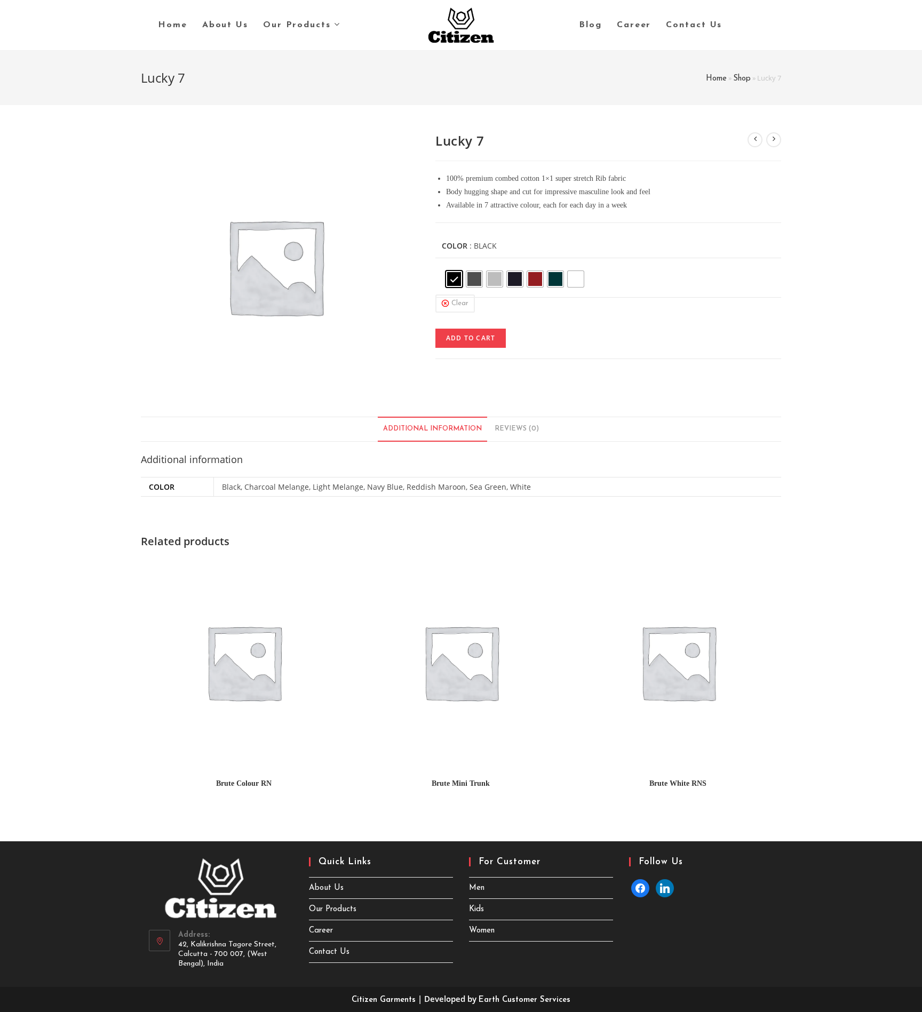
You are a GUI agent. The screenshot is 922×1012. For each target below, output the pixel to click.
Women (482, 931)
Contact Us (329, 952)
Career (321, 931)
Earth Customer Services (524, 1000)
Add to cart (470, 337)
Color (454, 246)
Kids (476, 909)
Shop (742, 79)
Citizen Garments (384, 1000)
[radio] (454, 279)
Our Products (332, 909)
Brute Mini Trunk (461, 783)
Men (476, 888)
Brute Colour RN (244, 783)
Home (716, 79)
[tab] (432, 429)
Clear (459, 303)
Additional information (432, 429)
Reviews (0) (517, 429)
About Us (326, 888)
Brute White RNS (677, 783)
